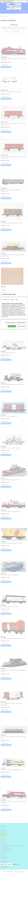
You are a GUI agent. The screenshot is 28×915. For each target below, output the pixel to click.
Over (17, 299)
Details (12, 299)
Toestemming (6, 299)
